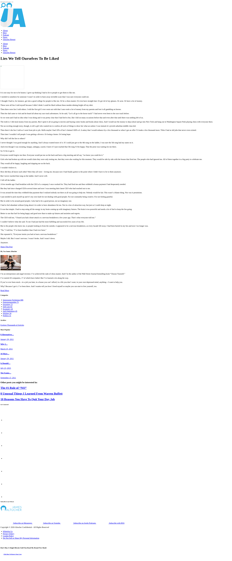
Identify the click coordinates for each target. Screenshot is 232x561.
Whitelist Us (8, 531)
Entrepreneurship (11, 302)
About (5, 30)
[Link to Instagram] (9, 497)
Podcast (6, 35)
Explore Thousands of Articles (12, 325)
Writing (7, 313)
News (5, 37)
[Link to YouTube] (9, 471)
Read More (4, 290)
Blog (5, 33)
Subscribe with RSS (116, 523)
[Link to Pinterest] (9, 484)
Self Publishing (10, 311)
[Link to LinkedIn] (9, 446)
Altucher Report (9, 39)
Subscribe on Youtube (52, 523)
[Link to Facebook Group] (9, 433)
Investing (8, 304)
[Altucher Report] (9, 7)
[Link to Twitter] (9, 458)
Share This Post (6, 247)
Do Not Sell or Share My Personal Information (21, 538)
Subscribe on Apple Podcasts (84, 523)
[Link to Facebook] (9, 420)
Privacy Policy (8, 534)
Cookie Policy (8, 536)
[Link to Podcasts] (15, 510)
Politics (7, 315)
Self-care (7, 307)
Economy (8, 309)
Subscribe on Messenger (23, 523)
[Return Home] (13, 26)
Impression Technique (13, 300)
